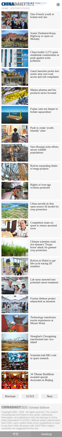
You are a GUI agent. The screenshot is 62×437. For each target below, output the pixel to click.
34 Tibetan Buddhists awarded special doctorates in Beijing (42, 377)
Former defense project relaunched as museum (43, 300)
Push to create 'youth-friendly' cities (42, 129)
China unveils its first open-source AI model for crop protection (44, 206)
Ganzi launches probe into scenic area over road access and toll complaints (44, 74)
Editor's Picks (20, 8)
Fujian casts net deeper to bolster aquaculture (44, 110)
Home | (5, 8)
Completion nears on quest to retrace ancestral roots (43, 225)
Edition (41, 3)
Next (49, 396)
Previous (10, 396)
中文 (15, 434)
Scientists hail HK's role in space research (43, 357)
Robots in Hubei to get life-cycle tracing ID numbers (43, 263)
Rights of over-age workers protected (40, 186)
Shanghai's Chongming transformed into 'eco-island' (43, 339)
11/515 (30, 396)
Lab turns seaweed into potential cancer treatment (44, 281)
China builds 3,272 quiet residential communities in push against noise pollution (44, 56)
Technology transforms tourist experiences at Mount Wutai (43, 320)
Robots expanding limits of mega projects (43, 167)
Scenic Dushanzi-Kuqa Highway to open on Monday (43, 36)
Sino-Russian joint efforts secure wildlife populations (44, 149)
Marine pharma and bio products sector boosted (43, 91)
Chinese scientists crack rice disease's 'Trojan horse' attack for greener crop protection (43, 246)
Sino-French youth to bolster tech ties (42, 16)
